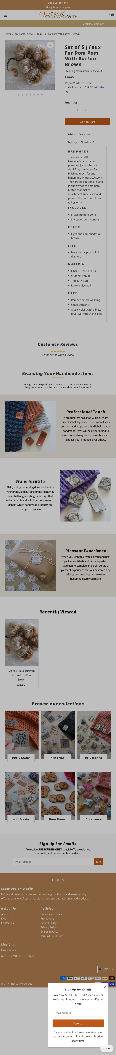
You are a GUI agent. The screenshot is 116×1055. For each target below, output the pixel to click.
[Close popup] (105, 986)
